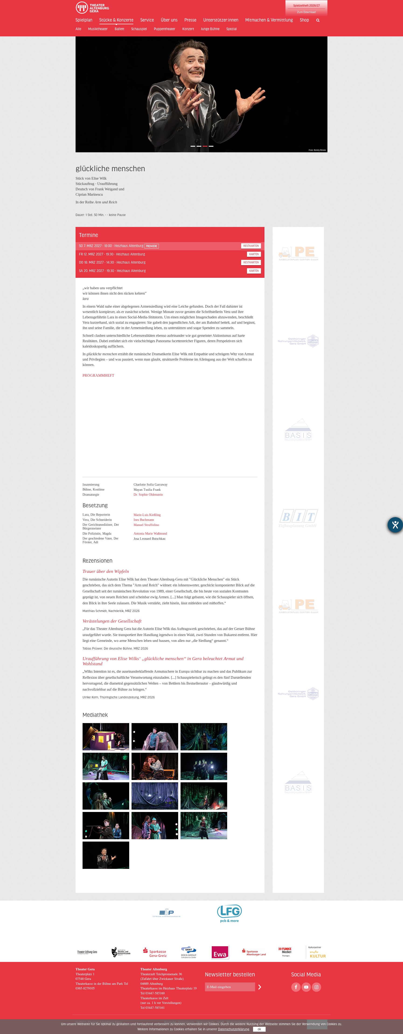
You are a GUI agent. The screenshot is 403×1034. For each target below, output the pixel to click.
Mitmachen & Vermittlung (269, 20)
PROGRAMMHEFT (98, 375)
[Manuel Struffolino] (144, 528)
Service (147, 20)
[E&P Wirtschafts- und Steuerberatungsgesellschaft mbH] (167, 917)
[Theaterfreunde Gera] (121, 952)
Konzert (188, 29)
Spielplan (84, 20)
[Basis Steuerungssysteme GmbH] (298, 447)
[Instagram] (316, 987)
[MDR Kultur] (315, 952)
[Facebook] (296, 987)
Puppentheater (164, 29)
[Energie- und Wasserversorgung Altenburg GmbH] (220, 952)
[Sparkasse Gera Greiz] (155, 952)
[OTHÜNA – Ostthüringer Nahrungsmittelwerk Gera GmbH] (298, 359)
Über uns (169, 20)
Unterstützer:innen (220, 20)
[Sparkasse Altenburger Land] (254, 952)
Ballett (119, 29)
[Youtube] (306, 987)
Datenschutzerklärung (233, 1029)
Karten (254, 254)
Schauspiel (139, 29)
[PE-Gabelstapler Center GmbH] (298, 271)
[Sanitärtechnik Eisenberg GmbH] (188, 952)
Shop (304, 20)
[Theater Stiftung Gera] (87, 952)
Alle (78, 29)
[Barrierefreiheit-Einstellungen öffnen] (395, 525)
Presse (190, 20)
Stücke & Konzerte (116, 20)
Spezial (231, 29)
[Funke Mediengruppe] (284, 952)
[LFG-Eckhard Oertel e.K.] (229, 917)
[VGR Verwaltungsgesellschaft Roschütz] (298, 535)
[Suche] (316, 20)
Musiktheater (98, 29)
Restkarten (251, 245)
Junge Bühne (210, 29)
